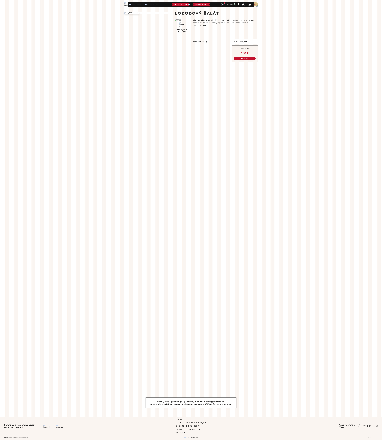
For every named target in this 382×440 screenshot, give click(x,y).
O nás (179, 420)
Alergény (181, 432)
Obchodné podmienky (188, 426)
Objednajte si (180, 4)
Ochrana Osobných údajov (191, 423)
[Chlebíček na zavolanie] (191, 4)
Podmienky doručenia (188, 429)
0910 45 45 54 (200, 4)
